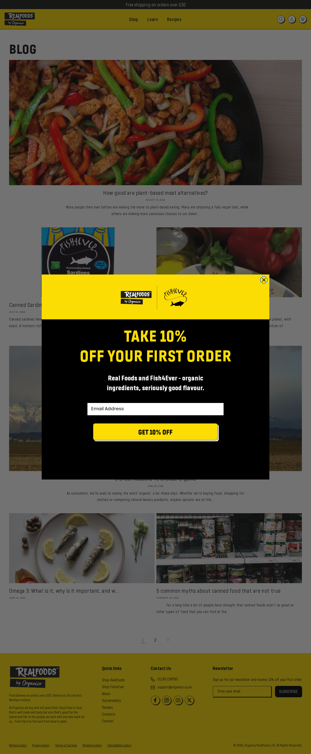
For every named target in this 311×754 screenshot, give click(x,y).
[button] (155, 433)
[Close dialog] (264, 280)
